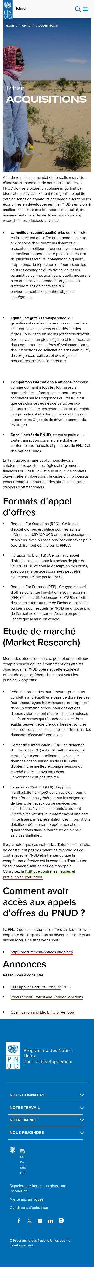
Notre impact (24, 1120)
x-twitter (29, 1220)
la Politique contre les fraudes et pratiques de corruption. (39, 874)
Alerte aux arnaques (26, 1199)
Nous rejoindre (27, 1132)
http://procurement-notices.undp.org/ (42, 952)
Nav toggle (85, 9)
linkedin (50, 1220)
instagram (61, 1220)
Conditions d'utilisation (29, 1207)
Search (78, 9)
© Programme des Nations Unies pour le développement (40, 1243)
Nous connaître (27, 1095)
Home (10, 25)
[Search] (23, 1162)
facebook (18, 1220)
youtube (40, 1220)
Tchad (20, 8)
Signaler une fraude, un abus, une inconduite (38, 1188)
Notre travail (25, 1107)
